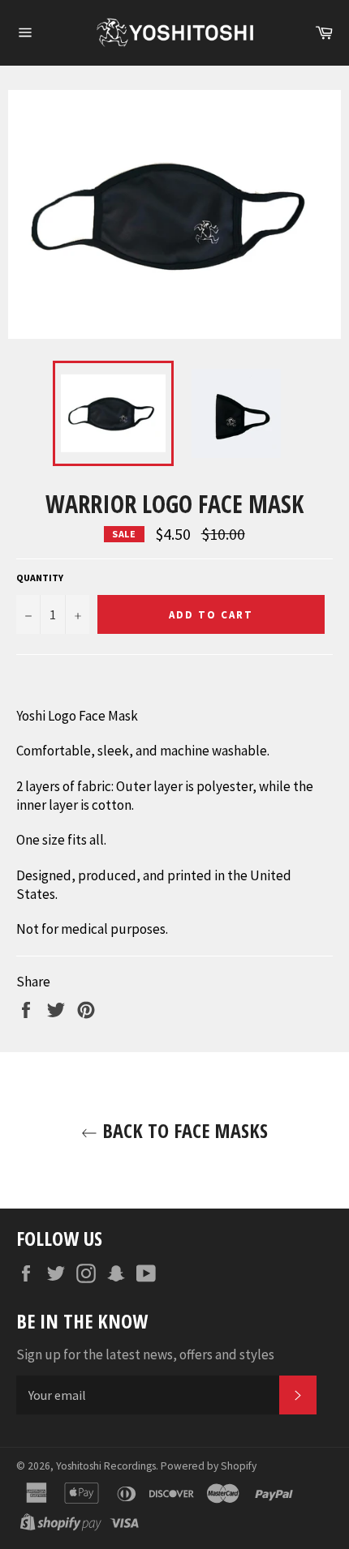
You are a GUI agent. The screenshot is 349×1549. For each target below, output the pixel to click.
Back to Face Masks (182, 1130)
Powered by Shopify (208, 1466)
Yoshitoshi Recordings (106, 1466)
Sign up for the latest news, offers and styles (145, 1354)
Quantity (39, 577)
